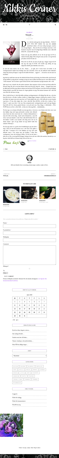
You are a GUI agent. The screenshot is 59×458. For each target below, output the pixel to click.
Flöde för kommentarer (19, 401)
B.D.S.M (15, 366)
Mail (21, 447)
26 (34, 312)
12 (34, 305)
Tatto (24, 376)
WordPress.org (16, 404)
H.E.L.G (21, 369)
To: (4, 270)
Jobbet (42, 369)
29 (15, 316)
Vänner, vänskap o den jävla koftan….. (22, 341)
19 (34, 309)
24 (24, 312)
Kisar (15, 372)
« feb (13, 320)
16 (19, 309)
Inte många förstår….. (18, 333)
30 (19, 316)
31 (24, 316)
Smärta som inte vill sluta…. (20, 337)
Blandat (29, 32)
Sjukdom (16, 376)
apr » (17, 320)
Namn (5, 223)
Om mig (24, 447)
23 (19, 312)
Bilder (23, 366)
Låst (28, 372)
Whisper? (5, 266)
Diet (14, 369)
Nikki (6, 149)
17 (24, 309)
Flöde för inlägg (16, 397)
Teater (31, 376)
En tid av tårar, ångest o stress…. (21, 330)
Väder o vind (17, 379)
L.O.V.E (22, 372)
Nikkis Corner (29, 8)
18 (29, 309)
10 (24, 305)
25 (29, 312)
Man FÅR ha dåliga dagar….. (20, 344)
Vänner (27, 379)
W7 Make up (17, 382)
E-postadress (7, 230)
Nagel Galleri (37, 447)
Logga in (14, 394)
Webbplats (6, 237)
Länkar (28, 447)
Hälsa (28, 369)
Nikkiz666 (6, 204)
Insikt (35, 369)
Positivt (35, 372)
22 (15, 312)
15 (14, 309)
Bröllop (39, 366)
